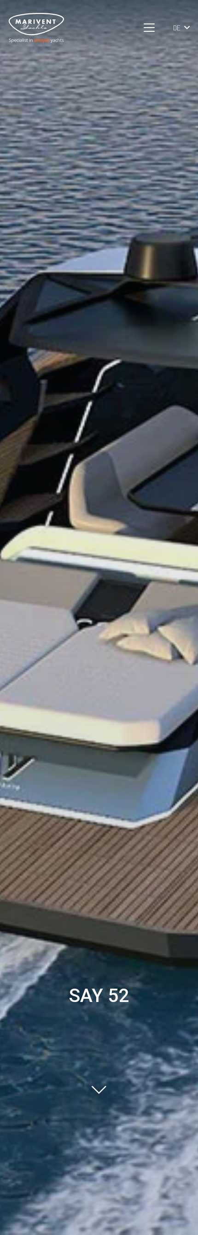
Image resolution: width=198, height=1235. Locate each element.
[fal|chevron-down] (99, 1089)
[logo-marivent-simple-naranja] (36, 28)
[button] (149, 27)
